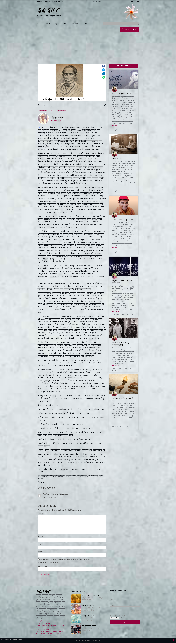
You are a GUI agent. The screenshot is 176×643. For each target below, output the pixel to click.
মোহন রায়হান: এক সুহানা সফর (123, 219)
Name (40, 537)
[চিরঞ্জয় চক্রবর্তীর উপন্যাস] (76, 609)
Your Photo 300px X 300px (117, 615)
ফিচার (65, 23)
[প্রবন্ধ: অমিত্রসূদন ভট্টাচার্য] (76, 629)
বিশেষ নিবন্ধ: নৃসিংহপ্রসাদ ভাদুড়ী (91, 595)
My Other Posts (56, 120)
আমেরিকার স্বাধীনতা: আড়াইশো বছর (123, 399)
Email (40, 544)
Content (112, 605)
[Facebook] (132, 1)
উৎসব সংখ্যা (86, 23)
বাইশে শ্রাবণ (116, 158)
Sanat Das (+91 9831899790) (92, 640)
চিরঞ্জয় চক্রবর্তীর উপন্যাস (89, 605)
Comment (41, 513)
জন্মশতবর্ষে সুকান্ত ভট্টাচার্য (121, 93)
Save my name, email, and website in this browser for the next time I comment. (64, 559)
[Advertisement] (88, 46)
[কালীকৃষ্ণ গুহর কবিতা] (76, 619)
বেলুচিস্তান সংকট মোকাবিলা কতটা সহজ (122, 282)
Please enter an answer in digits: (48, 562)
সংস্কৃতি (56, 23)
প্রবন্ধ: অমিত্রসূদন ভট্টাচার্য (89, 626)
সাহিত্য (47, 23)
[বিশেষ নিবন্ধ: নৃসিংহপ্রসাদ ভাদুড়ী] (76, 598)
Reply (44, 500)
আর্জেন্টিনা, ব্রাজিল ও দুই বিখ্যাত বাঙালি (121, 344)
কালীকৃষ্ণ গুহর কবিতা (88, 616)
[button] (96, 1)
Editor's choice (78, 591)
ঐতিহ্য (39, 23)
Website (40, 552)
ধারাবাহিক (75, 23)
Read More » (115, 126)
